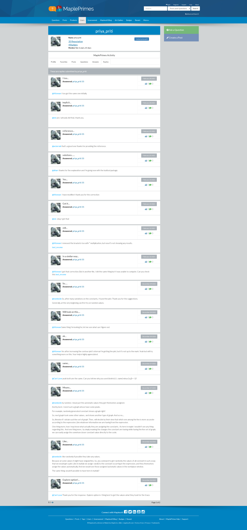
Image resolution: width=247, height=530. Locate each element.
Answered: (67, 81)
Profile (53, 62)
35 (83, 81)
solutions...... (69, 155)
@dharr (55, 170)
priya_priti (77, 81)
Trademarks (156, 523)
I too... (66, 78)
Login (168, 4)
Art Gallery (119, 20)
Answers (95, 62)
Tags (83, 519)
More (145, 20)
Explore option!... (71, 479)
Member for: (73, 48)
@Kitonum (56, 93)
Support (184, 4)
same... (66, 363)
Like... (65, 441)
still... (65, 227)
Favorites (63, 62)
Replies (106, 62)
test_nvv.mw (57, 247)
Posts (65, 20)
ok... (65, 336)
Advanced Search (193, 14)
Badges (129, 20)
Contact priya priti (142, 39)
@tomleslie (57, 299)
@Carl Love (57, 378)
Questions (55, 20)
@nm (54, 118)
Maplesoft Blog (106, 20)
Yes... (65, 179)
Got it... (66, 203)
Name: (70, 38)
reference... (68, 130)
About (197, 4)
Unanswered (92, 20)
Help (190, 4)
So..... (65, 283)
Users (82, 20)
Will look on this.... (71, 311)
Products (73, 20)
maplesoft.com (128, 523)
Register (176, 4)
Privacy (147, 523)
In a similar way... (71, 256)
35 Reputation (75, 41)
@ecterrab (56, 146)
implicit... (67, 102)
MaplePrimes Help (173, 519)
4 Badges (73, 44)
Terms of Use (139, 523)
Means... (67, 387)
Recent (137, 20)
